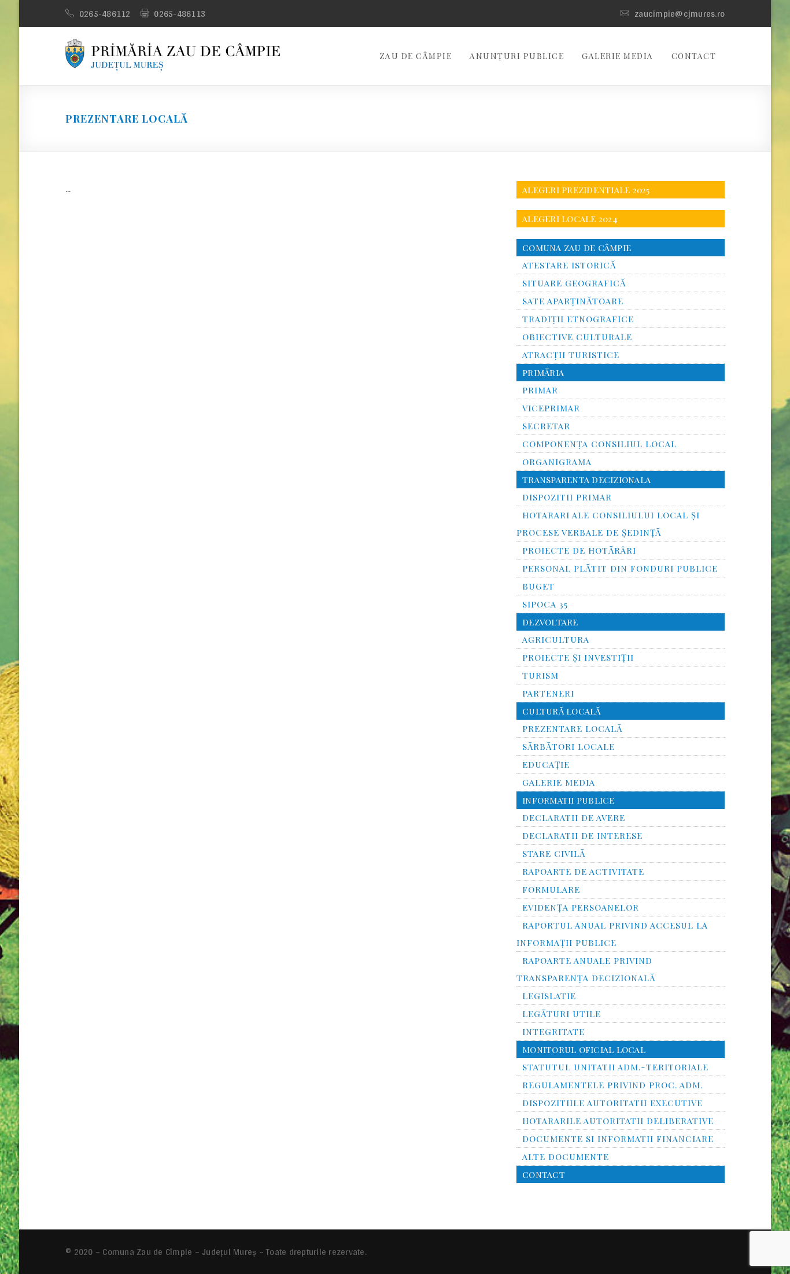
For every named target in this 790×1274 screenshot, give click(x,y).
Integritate (553, 1031)
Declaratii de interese (582, 835)
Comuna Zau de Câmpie (576, 247)
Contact (694, 55)
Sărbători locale (568, 746)
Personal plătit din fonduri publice (620, 568)
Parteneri (548, 693)
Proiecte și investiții (578, 657)
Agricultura (555, 639)
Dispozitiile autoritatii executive (612, 1103)
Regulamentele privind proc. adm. (612, 1085)
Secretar (546, 426)
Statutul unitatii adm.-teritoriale (615, 1067)
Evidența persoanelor (580, 907)
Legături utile (561, 1013)
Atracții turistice (570, 354)
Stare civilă (553, 853)
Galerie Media (618, 55)
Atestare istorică (569, 265)
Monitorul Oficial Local (583, 1049)
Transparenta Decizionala (586, 479)
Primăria (543, 372)
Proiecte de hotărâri (579, 550)
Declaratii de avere (573, 817)
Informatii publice (568, 800)
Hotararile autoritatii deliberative (618, 1120)
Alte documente (565, 1156)
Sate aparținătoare (572, 301)
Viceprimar (551, 408)
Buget (538, 586)
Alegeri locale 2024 (570, 218)
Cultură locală (561, 711)
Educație (546, 764)
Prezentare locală (572, 728)
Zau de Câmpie (415, 55)
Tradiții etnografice (578, 319)
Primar (540, 390)
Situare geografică (574, 283)
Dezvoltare (550, 622)
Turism (540, 675)
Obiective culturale (577, 337)
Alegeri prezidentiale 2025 (586, 190)
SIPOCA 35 (545, 604)
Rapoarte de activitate (583, 871)
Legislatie (549, 995)
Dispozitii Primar (567, 497)
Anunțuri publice (517, 55)
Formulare (551, 889)
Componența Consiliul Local (599, 444)
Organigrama (557, 461)
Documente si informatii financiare (618, 1138)
